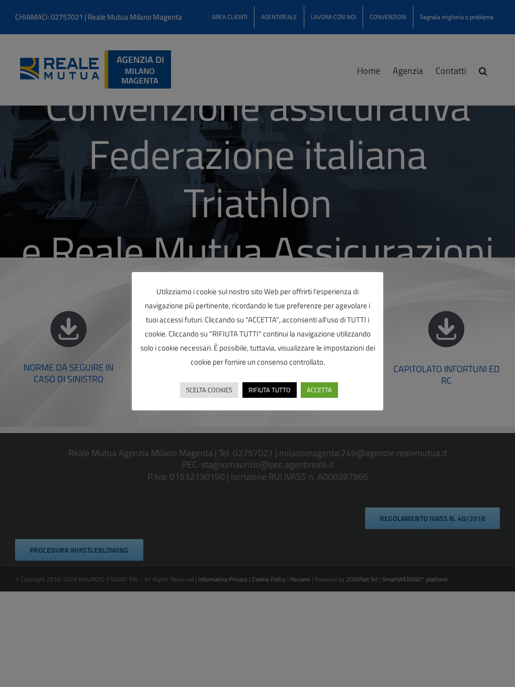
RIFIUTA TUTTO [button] (269, 390)
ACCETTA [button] (319, 390)
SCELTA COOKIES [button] (209, 390)
